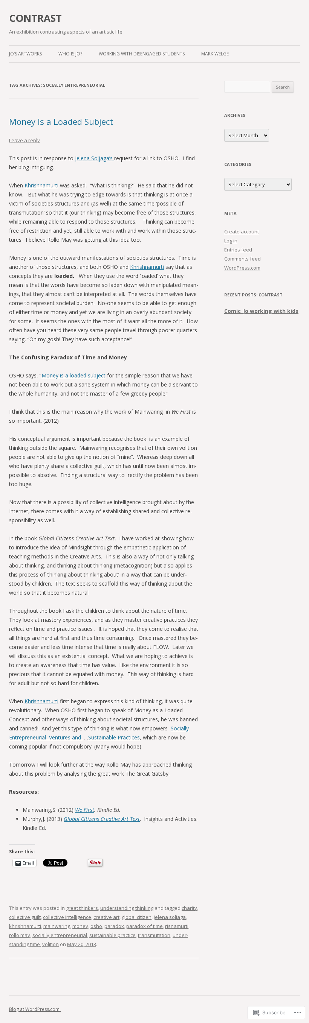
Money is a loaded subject (73, 375)
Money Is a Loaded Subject (61, 121)
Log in (230, 240)
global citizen (136, 917)
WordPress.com (242, 267)
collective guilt (25, 917)
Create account (241, 231)
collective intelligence (67, 917)
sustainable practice (112, 935)
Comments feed (242, 258)
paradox (114, 926)
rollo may (19, 935)
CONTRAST (35, 18)
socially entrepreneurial (59, 935)
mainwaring (56, 926)
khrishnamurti (25, 926)
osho (96, 926)
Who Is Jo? (70, 54)
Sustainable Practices (114, 737)
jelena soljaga (170, 917)
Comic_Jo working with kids (261, 310)
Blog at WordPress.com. (35, 1009)
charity (189, 908)
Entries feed (238, 249)
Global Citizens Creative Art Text (102, 818)
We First (84, 809)
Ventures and (65, 737)
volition (50, 944)
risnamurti (176, 926)
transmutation (154, 935)
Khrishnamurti (41, 185)
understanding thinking (126, 908)
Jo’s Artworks (25, 54)
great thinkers (82, 908)
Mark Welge (215, 54)
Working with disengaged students (142, 54)
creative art (106, 917)
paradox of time (144, 926)
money (80, 926)
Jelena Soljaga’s (94, 158)
